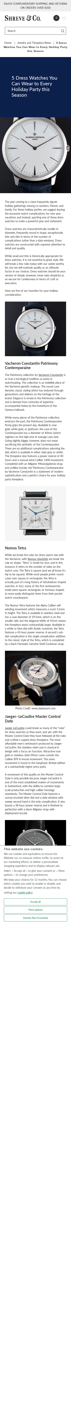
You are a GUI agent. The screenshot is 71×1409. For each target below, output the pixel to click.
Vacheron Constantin (50, 374)
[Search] (62, 30)
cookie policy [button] (25, 892)
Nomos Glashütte (38, 559)
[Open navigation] (64, 18)
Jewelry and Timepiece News (34, 42)
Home (8, 42)
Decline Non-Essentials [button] (35, 917)
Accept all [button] (35, 901)
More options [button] (35, 909)
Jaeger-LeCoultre (14, 728)
